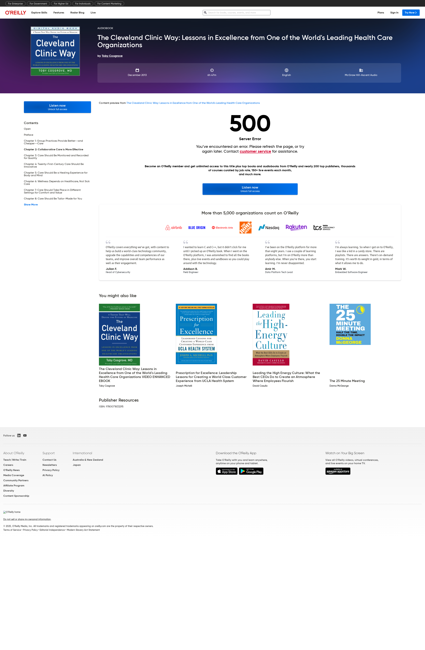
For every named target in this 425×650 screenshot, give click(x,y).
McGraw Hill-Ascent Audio (361, 75)
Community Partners (15, 480)
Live (93, 12)
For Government (38, 3)
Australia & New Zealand (88, 460)
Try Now (410, 12)
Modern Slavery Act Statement (83, 529)
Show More (31, 204)
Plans (381, 12)
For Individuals (82, 3)
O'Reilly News (11, 470)
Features (58, 12)
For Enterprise (15, 3)
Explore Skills (39, 12)
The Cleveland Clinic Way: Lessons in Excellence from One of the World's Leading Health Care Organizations (193, 102)
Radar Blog (77, 12)
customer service (255, 151)
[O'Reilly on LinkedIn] (19, 435)
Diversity (8, 490)
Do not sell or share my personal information (27, 519)
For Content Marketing (109, 3)
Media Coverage (13, 475)
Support (48, 453)
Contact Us (49, 460)
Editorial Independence (52, 529)
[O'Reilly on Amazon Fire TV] (337, 474)
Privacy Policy (50, 470)
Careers (8, 465)
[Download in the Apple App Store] (227, 474)
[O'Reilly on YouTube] (25, 435)
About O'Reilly (13, 453)
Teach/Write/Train (14, 460)
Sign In (394, 12)
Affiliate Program (13, 485)
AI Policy (47, 475)
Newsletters (49, 465)
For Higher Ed (61, 3)
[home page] (15, 12)
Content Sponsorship (16, 496)
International (82, 453)
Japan (77, 465)
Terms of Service (12, 529)
